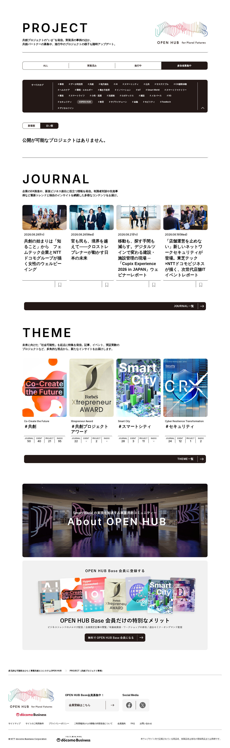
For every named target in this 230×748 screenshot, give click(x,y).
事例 (61, 84)
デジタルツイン (66, 108)
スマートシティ (131, 84)
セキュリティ (65, 102)
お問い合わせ (146, 723)
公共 (147, 84)
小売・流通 (96, 95)
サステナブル (162, 84)
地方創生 (104, 84)
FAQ (133, 723)
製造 (61, 95)
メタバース (156, 95)
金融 (135, 102)
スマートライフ (77, 95)
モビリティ (149, 102)
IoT (138, 90)
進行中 (138, 65)
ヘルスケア (64, 90)
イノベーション (123, 90)
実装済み (92, 65)
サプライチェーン (118, 102)
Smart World (152, 90)
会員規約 (122, 723)
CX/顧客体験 (180, 84)
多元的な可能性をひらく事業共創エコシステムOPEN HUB (35, 671)
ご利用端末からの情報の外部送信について (93, 723)
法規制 (111, 95)
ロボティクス (127, 95)
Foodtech (165, 102)
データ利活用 (76, 84)
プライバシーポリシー (59, 723)
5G (169, 95)
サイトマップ (14, 723)
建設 (142, 95)
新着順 (31, 125)
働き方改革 (104, 90)
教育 (101, 102)
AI (116, 84)
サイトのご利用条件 (35, 723)
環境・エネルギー (84, 90)
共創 (91, 84)
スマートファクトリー (176, 90)
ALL (45, 65)
